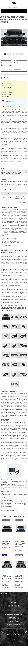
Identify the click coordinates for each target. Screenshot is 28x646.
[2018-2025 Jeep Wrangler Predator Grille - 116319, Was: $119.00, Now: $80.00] (7, 528)
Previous (2, 54)
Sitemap (14, 642)
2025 (23, 198)
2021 (23, 196)
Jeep (4, 197)
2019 (18, 196)
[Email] (4, 78)
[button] (17, 69)
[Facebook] (1, 78)
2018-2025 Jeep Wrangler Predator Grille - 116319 (6, 542)
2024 (21, 198)
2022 (16, 198)
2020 (21, 196)
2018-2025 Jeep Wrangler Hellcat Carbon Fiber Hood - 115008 (7, 578)
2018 (16, 196)
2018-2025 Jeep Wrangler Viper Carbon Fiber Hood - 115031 (20, 578)
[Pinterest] (10, 78)
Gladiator (10, 197)
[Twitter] (8, 78)
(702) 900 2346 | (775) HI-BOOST (14, 624)
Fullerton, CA (8, 106)
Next (26, 54)
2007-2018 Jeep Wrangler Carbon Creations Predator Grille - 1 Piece (20, 542)
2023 (18, 198)
